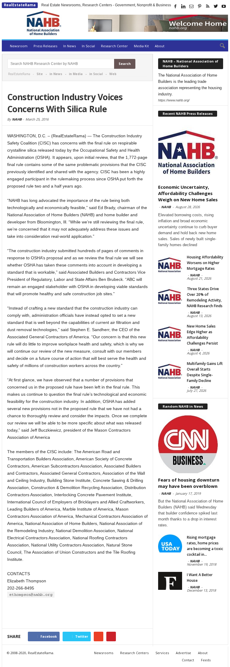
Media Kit (141, 46)
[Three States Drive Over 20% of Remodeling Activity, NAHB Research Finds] (170, 295)
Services (162, 653)
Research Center (114, 46)
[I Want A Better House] (170, 581)
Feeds (206, 660)
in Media (76, 74)
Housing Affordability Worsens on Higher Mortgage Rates (205, 263)
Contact (188, 660)
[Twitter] (215, 6)
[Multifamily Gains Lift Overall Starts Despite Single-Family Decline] (170, 370)
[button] (219, 46)
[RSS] (207, 6)
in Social (96, 74)
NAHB (17, 119)
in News (55, 74)
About (159, 46)
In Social (88, 46)
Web (112, 74)
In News (69, 46)
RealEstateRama (20, 4)
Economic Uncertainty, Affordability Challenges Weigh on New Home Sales (188, 193)
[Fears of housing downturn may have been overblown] (190, 444)
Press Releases (45, 46)
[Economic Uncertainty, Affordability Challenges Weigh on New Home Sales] (190, 151)
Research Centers (134, 653)
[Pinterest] (199, 6)
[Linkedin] (183, 6)
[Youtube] (223, 6)
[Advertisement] (77, 614)
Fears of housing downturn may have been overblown (188, 483)
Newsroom (19, 46)
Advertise (183, 653)
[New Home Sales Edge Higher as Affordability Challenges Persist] (170, 332)
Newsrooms (103, 653)
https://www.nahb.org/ (174, 100)
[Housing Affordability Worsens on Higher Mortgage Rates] (170, 263)
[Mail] (191, 6)
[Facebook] (175, 6)
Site (40, 74)
